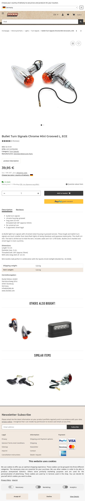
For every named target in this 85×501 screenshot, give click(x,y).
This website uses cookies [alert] (42, 461)
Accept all (17, 496)
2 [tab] (43, 125)
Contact (33, 451)
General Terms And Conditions (13, 443)
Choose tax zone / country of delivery (16, 175)
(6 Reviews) (15, 141)
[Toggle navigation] (3, 12)
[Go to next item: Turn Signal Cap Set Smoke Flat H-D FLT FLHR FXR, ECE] (81, 30)
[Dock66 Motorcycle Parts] (12, 14)
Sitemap (5, 447)
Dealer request (35, 455)
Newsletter (34, 447)
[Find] (80, 21)
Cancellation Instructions (11, 455)
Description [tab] (7, 210)
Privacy (4, 439)
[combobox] (40, 7)
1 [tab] (41, 125)
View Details (74, 496)
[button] (62, 14)
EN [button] (54, 14)
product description (11, 161)
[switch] (11, 487)
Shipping (33, 443)
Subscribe (75, 427)
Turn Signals (14, 151)
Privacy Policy (6, 480)
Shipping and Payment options (41, 439)
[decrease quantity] (4, 193)
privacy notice (7, 422)
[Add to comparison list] (72, 43)
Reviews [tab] (20, 210)
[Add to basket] (3, 38)
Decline (49, 496)
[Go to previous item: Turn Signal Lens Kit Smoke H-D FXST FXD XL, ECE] (76, 30)
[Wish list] (68, 14)
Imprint (4, 451)
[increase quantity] (38, 193)
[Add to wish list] (78, 43)
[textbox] (40, 7)
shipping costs (21, 173)
